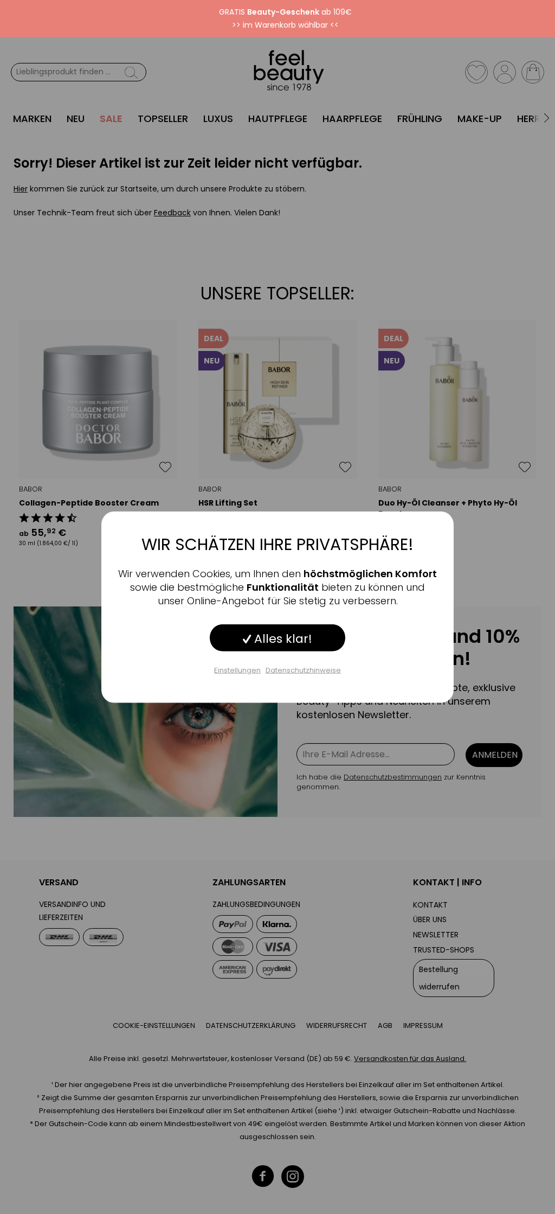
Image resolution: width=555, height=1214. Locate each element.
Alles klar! (281, 638)
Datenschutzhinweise (303, 669)
